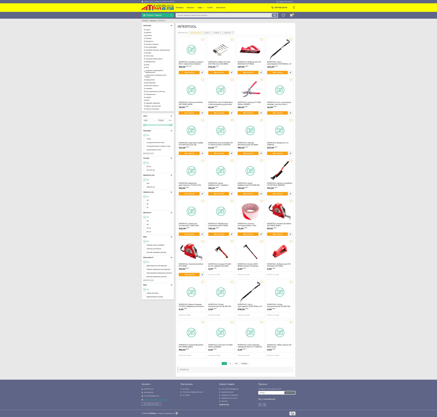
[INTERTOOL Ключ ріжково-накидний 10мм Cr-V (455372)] (250, 332)
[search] (274, 15)
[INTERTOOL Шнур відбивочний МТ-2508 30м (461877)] (250, 170)
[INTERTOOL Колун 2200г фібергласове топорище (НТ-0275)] (250, 251)
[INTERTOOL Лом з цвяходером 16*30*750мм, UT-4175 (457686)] (250, 292)
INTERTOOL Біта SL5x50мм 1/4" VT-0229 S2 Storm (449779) (220, 145)
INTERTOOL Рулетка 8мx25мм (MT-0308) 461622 (191, 347)
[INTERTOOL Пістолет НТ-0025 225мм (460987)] (221, 332)
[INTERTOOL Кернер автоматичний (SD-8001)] (250, 130)
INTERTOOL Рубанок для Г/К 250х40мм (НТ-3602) (249, 64)
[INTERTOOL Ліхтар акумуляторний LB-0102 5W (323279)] (279, 292)
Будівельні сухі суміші (229, 398)
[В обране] (202, 39)
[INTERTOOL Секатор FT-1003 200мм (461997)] (250, 90)
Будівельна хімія (227, 392)
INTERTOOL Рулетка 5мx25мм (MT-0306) (191, 266)
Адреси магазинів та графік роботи (156, 399)
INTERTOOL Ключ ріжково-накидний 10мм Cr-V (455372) (250, 347)
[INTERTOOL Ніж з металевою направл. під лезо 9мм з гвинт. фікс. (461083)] (279, 90)
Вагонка (224, 401)
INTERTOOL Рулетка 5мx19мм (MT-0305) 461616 (191, 104)
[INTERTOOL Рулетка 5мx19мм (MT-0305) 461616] (191, 90)
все (236, 363)
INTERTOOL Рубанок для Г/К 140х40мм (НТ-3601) (279, 266)
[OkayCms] (176, 413)
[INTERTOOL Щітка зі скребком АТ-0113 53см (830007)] (279, 170)
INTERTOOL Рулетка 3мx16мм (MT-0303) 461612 (279, 226)
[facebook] (260, 404)
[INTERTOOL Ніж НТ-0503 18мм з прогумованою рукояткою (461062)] (221, 90)
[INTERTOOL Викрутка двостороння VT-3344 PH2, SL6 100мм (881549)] (191, 170)
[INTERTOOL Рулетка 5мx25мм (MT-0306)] (191, 251)
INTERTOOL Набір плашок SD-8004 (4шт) (279, 347)
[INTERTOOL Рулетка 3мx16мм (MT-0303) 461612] (279, 211)
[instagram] (264, 404)
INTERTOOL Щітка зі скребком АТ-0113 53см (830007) (279, 185)
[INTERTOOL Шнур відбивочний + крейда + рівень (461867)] (221, 170)
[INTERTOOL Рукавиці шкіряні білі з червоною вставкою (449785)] (191, 49)
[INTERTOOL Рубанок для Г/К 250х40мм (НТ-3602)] (250, 49)
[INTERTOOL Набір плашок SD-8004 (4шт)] (279, 332)
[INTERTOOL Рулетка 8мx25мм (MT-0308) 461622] (191, 332)
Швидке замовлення (202, 72)
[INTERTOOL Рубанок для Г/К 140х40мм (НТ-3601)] (279, 251)
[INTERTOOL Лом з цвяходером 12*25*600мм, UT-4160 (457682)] (279, 49)
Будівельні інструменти (230, 395)
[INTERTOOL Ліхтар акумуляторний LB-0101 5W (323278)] (221, 292)
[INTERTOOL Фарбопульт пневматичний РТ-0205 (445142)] (221, 211)
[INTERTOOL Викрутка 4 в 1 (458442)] (279, 130)
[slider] (145, 125)
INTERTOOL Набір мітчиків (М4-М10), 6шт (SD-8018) (219, 64)
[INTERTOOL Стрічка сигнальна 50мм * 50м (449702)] (250, 211)
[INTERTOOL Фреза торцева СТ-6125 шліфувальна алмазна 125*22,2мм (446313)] (191, 292)
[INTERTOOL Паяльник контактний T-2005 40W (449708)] (191, 211)
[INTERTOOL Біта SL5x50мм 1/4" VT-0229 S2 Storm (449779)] (221, 130)
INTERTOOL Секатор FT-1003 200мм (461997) (249, 104)
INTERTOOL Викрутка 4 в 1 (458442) (278, 145)
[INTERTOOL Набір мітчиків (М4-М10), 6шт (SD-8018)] (221, 49)
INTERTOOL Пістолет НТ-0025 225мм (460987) (220, 347)
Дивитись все (148, 153)
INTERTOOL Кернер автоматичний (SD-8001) (248, 145)
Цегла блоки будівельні (230, 389)
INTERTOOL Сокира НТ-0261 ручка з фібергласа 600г (219, 266)
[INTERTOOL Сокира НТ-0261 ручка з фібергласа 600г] (221, 251)
